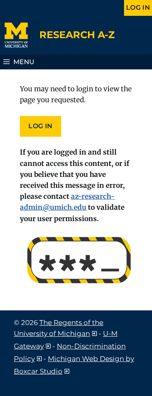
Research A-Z (77, 35)
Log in (138, 7)
